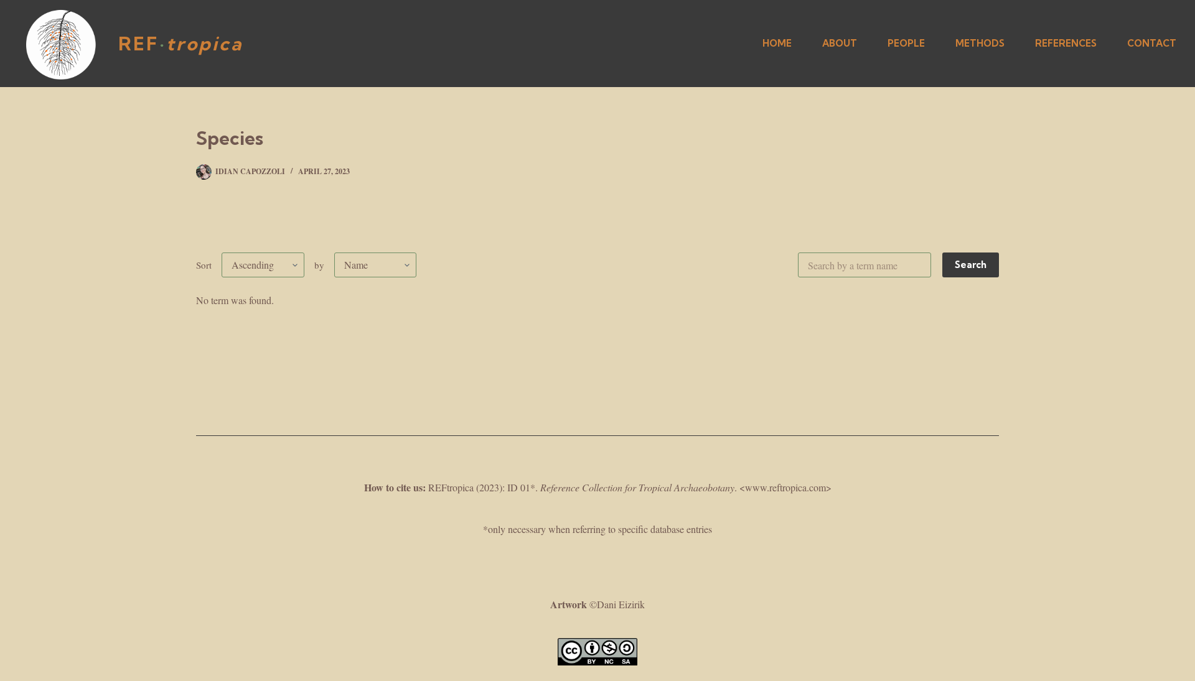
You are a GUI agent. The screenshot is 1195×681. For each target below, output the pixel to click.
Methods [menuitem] (980, 43)
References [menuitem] (1066, 43)
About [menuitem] (839, 43)
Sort (204, 265)
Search (970, 265)
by (319, 265)
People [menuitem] (906, 43)
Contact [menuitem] (1151, 43)
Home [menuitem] (777, 43)
